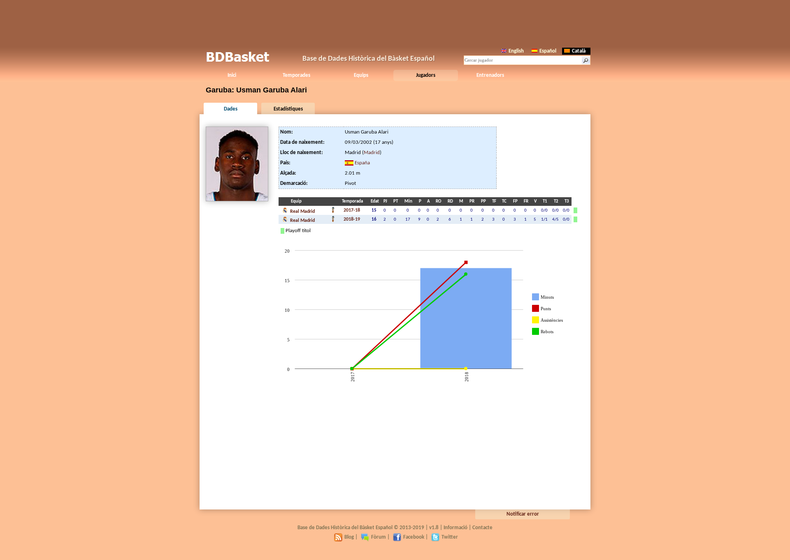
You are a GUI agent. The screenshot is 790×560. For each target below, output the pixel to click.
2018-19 (352, 219)
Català (579, 51)
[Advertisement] (395, 22)
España (362, 163)
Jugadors (425, 75)
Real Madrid (302, 211)
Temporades (296, 75)
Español (547, 51)
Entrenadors (490, 75)
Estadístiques (288, 109)
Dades (230, 109)
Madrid (372, 152)
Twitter (449, 537)
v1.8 (434, 527)
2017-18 (352, 210)
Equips (361, 75)
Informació (455, 527)
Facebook (413, 537)
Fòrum (378, 537)
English (516, 51)
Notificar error (523, 514)
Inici (232, 75)
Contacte (482, 527)
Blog (349, 537)
